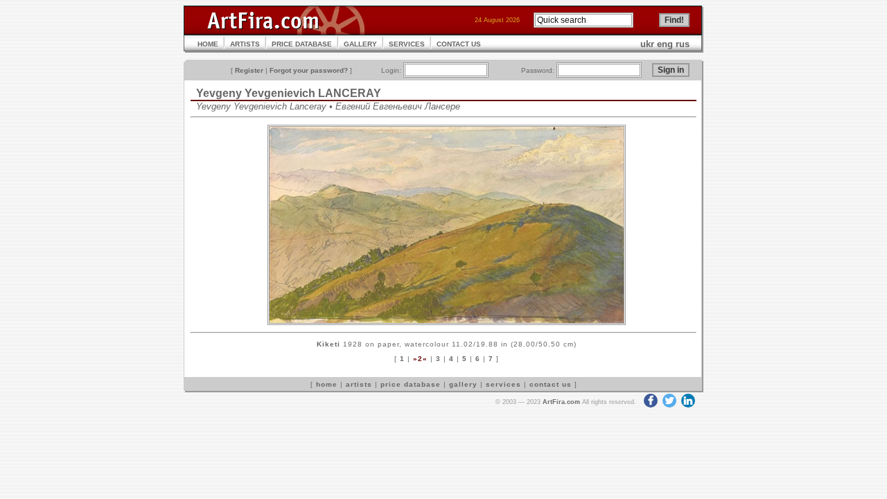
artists (359, 384)
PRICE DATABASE (302, 44)
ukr (647, 44)
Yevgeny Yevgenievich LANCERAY (288, 93)
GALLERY (360, 44)
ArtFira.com (561, 402)
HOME (207, 44)
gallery (463, 384)
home (326, 384)
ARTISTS (245, 44)
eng (665, 44)
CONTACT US (459, 44)
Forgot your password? (309, 70)
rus (683, 44)
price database (410, 384)
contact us (550, 384)
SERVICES (407, 44)
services (503, 384)
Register (249, 70)
